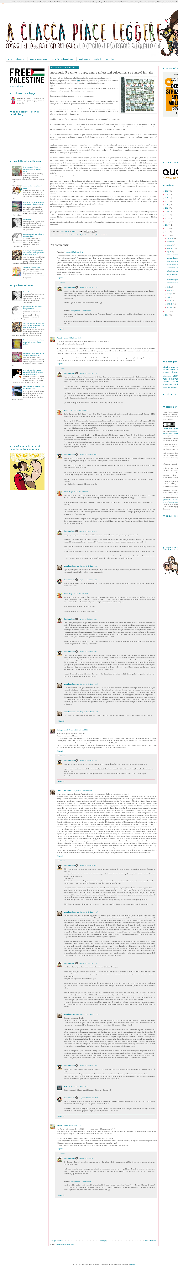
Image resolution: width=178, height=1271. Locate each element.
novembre (170, 241)
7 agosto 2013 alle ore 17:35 (78, 410)
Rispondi (60, 278)
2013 (167, 235)
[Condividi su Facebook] (93, 231)
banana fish (27, 219)
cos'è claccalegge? (38, 59)
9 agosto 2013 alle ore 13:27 (88, 1158)
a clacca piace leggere (170, 428)
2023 (167, 201)
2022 (167, 204)
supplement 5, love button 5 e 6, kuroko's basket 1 (33, 387)
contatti (98, 59)
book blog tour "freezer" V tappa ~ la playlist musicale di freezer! (32, 169)
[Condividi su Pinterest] (95, 231)
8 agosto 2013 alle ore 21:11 (78, 593)
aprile (169, 297)
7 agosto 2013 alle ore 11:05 (74, 252)
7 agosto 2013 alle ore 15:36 (88, 287)
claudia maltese (69, 287)
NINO (66, 1086)
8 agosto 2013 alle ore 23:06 (89, 712)
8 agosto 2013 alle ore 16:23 (88, 531)
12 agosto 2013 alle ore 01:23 (78, 1086)
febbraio (170, 304)
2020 (167, 211)
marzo (169, 300)
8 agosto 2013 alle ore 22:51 (89, 684)
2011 (167, 315)
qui (78, 80)
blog (10, 59)
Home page (103, 1240)
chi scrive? (20, 59)
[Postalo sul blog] (87, 231)
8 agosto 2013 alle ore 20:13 (89, 566)
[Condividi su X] (90, 231)
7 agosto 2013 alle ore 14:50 (78, 730)
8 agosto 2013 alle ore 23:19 (88, 1065)
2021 (167, 208)
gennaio (170, 307)
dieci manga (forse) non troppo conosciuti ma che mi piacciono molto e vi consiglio (33, 253)
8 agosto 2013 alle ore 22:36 (88, 651)
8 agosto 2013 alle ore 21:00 (88, 580)
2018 (167, 218)
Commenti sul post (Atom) (66, 1244)
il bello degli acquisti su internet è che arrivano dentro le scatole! (33, 203)
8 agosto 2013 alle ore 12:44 (78, 491)
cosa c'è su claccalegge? (63, 59)
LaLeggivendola (62, 730)
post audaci (84, 59)
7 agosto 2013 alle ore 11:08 (72, 338)
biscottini (110, 59)
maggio (169, 294)
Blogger (132, 1264)
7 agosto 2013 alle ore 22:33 (82, 790)
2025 (167, 194)
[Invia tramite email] (85, 231)
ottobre (169, 245)
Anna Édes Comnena (71, 566)
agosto (169, 251)
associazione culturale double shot (67, 235)
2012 (167, 311)
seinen (174, 387)
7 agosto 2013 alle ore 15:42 (88, 373)
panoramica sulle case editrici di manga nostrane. (33, 235)
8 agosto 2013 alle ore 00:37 (88, 865)
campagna (16, 86)
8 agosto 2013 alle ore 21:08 (88, 963)
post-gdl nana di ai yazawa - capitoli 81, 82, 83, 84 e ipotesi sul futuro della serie (33, 372)
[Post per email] (80, 231)
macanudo (104, 235)
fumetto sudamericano (88, 235)
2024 (167, 198)
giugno (169, 290)
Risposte (62, 282)
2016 (167, 225)
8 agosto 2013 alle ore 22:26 (88, 619)
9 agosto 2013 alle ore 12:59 (72, 1125)
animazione (166, 367)
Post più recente (56, 1240)
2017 (167, 221)
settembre (170, 248)
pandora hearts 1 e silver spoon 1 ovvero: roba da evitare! (33, 354)
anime (173, 367)
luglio (169, 287)
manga (166, 378)
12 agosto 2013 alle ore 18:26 (88, 1098)
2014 (167, 232)
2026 (167, 191)
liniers (98, 235)
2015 (167, 228)
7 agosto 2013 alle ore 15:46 (88, 760)
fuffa (80, 235)
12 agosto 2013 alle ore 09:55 (81, 1181)
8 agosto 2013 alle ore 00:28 (88, 454)
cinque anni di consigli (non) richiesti (32, 187)
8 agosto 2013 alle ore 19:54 (89, 912)
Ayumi (59, 338)
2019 (167, 215)
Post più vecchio (150, 1240)
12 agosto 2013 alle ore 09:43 (81, 310)
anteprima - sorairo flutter (31, 267)
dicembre (170, 238)
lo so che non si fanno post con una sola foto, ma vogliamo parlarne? (33, 342)
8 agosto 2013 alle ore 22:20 (89, 1014)
